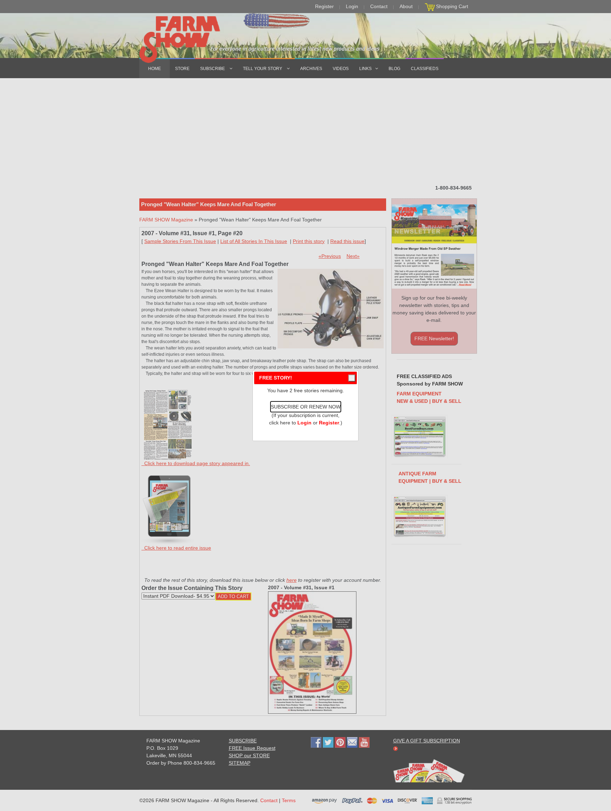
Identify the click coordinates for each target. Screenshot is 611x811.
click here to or (304, 422)
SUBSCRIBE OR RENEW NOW (306, 407)
